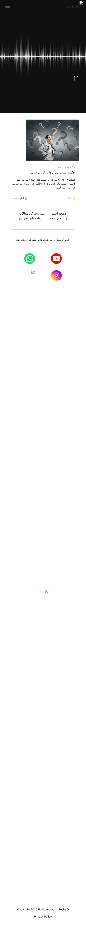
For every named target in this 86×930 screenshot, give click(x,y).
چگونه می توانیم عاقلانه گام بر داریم (52, 172)
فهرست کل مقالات (31, 213)
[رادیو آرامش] (74, 6)
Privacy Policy (43, 916)
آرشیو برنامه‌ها (58, 218)
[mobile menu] (7, 6)
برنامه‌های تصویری (30, 218)
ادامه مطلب (17, 198)
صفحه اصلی (59, 213)
